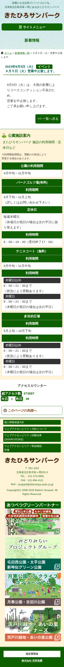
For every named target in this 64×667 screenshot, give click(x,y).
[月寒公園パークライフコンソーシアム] (33, 605)
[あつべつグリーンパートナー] (33, 534)
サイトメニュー (34, 27)
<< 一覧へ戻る (48, 119)
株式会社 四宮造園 (32, 660)
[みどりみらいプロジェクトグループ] (33, 569)
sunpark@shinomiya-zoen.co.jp (35, 484)
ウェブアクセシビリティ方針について (25, 428)
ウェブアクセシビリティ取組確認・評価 (24, 448)
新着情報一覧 (22, 53)
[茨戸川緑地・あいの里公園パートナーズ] (33, 640)
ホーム (8, 53)
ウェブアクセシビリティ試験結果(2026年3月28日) (23, 437)
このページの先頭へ (22, 410)
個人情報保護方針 (14, 422)
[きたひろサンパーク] (32, 462)
